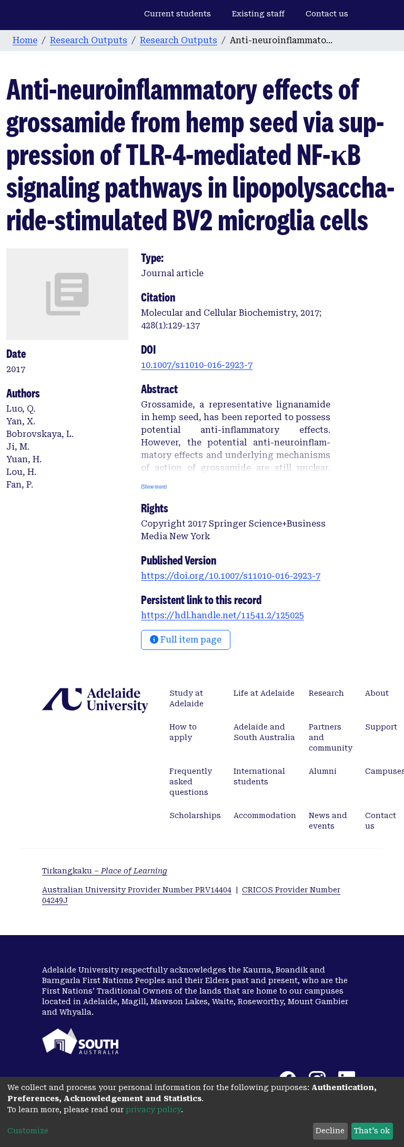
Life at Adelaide (264, 693)
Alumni (323, 771)
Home (25, 40)
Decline (330, 1130)
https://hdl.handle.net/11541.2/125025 (222, 615)
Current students (177, 13)
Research (326, 693)
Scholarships (195, 815)
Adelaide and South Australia (264, 732)
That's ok (372, 1130)
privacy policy (153, 1109)
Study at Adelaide (186, 698)
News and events (328, 820)
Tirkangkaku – (104, 871)
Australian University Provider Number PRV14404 (136, 890)
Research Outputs (88, 40)
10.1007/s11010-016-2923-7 (196, 365)
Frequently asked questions (190, 781)
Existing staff (258, 13)
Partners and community (330, 737)
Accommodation (265, 815)
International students (259, 776)
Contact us (327, 13)
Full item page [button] (189, 640)
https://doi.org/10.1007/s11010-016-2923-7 (230, 576)
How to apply (183, 732)
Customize (27, 1130)
